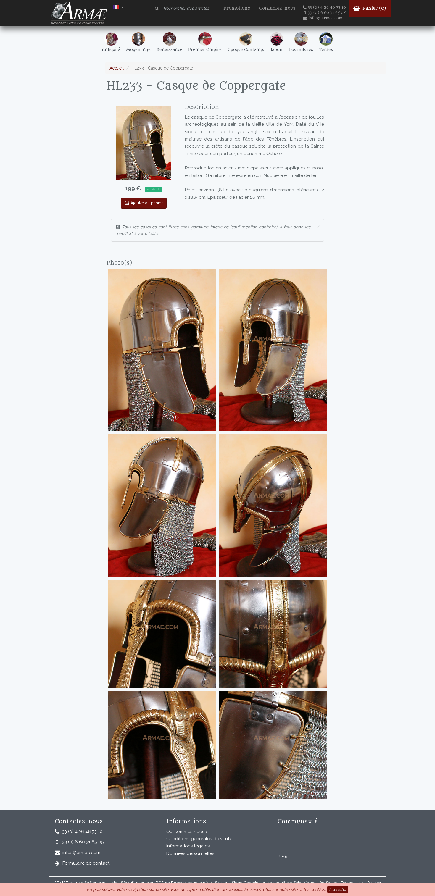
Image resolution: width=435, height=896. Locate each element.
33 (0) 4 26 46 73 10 (327, 7)
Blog (283, 855)
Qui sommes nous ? (187, 831)
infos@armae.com (325, 18)
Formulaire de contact (86, 863)
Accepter (338, 889)
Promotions (236, 8)
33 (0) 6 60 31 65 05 (327, 13)
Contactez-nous (277, 8)
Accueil (116, 68)
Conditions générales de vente (199, 838)
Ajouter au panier (146, 203)
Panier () (373, 8)
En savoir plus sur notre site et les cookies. (285, 889)
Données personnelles (190, 853)
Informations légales (188, 846)
